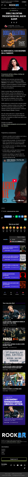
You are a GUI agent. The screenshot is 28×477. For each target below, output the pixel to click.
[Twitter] (11, 293)
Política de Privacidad (17, 473)
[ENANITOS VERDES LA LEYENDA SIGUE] (23, 266)
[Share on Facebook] (12, 22)
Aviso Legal (7, 473)
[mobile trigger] (2, 5)
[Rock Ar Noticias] (14, 5)
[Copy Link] (16, 22)
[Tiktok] (24, 468)
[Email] (25, 216)
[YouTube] (18, 465)
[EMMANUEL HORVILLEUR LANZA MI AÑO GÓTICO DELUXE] (23, 284)
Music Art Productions (11, 441)
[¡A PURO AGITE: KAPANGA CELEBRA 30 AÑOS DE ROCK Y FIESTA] (23, 248)
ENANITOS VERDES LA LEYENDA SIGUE (10, 265)
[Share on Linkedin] (19, 216)
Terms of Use (9, 2)
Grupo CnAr (19, 441)
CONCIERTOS (14, 10)
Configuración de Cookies (18, 475)
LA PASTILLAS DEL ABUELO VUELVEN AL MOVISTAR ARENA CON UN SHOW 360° (12, 367)
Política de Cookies (6, 475)
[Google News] (21, 465)
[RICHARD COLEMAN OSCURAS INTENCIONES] (23, 275)
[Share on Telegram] (22, 216)
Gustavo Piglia (11, 25)
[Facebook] (5, 293)
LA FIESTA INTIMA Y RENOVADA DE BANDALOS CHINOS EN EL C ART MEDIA (13, 401)
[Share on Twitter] (14, 22)
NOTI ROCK (7, 387)
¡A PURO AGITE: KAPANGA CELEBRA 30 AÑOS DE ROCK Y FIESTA (14, 344)
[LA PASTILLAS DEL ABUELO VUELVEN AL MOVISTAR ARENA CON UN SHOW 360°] (23, 257)
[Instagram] (17, 293)
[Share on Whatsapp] (16, 216)
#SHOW (17, 211)
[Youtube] (23, 293)
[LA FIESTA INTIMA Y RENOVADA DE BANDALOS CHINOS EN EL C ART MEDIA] (14, 412)
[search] (26, 5)
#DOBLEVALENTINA (11, 211)
